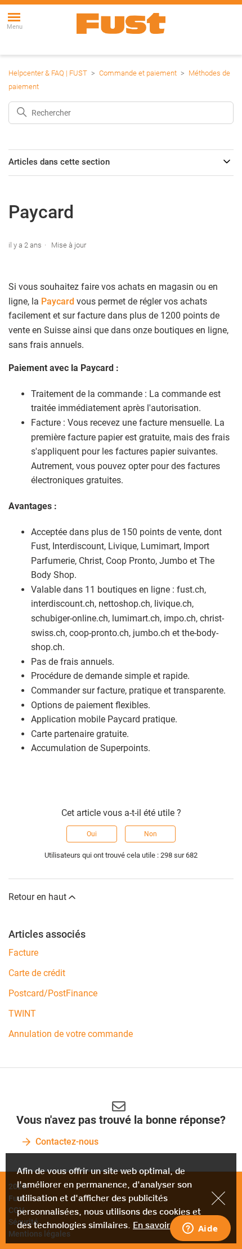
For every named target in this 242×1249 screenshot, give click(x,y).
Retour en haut (37, 896)
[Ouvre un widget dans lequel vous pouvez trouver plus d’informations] (200, 1229)
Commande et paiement (138, 73)
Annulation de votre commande (70, 1034)
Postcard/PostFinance (52, 993)
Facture (23, 952)
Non (150, 834)
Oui (92, 834)
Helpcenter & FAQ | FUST (47, 73)
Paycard (57, 301)
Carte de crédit (36, 973)
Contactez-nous (66, 1141)
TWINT (22, 1013)
